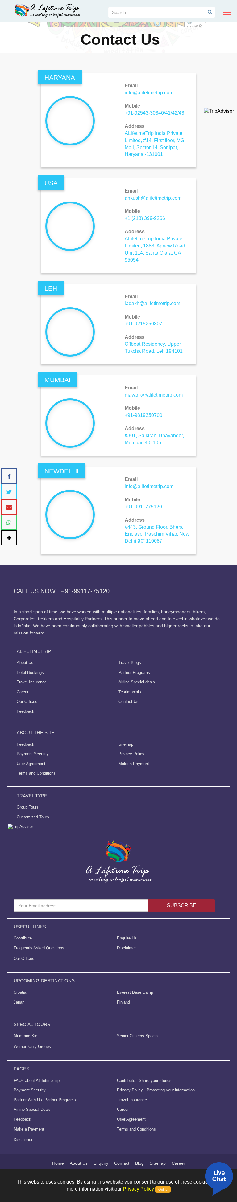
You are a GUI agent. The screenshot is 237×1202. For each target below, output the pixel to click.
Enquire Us (127, 938)
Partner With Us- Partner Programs (45, 1100)
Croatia (20, 992)
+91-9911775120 (143, 506)
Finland (123, 1002)
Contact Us (128, 701)
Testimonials (129, 692)
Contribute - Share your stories (144, 1080)
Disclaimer (126, 948)
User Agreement (31, 763)
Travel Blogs (129, 662)
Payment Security (33, 754)
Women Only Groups (32, 1046)
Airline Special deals (136, 682)
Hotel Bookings (30, 672)
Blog (139, 1163)
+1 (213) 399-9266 (145, 218)
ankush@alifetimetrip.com (153, 198)
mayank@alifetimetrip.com (154, 394)
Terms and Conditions (36, 773)
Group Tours (28, 807)
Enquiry (101, 1163)
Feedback (25, 711)
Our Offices (27, 701)
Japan (19, 1002)
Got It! (163, 1189)
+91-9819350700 (143, 415)
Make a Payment (133, 763)
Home (58, 1163)
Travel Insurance (32, 682)
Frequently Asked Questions (39, 948)
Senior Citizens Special (138, 1035)
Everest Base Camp (135, 992)
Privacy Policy (131, 754)
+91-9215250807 (143, 323)
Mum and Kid (25, 1035)
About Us (25, 662)
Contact (121, 1163)
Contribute (23, 938)
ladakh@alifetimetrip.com (152, 303)
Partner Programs (134, 672)
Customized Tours (33, 817)
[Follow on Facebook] (9, 476)
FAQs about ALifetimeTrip (37, 1080)
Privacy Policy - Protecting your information (156, 1090)
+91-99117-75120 (85, 591)
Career (22, 692)
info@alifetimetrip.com (149, 92)
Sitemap (125, 744)
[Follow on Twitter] (9, 491)
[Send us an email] (9, 507)
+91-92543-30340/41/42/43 (154, 113)
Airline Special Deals (32, 1109)
